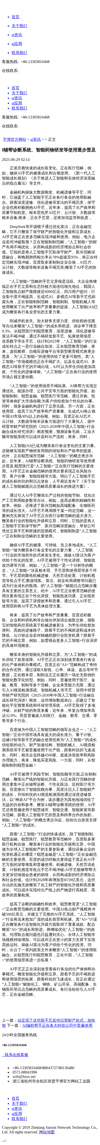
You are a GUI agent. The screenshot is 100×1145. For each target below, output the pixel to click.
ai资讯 (35, 139)
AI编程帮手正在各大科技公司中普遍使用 (57, 1025)
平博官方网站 (14, 139)
